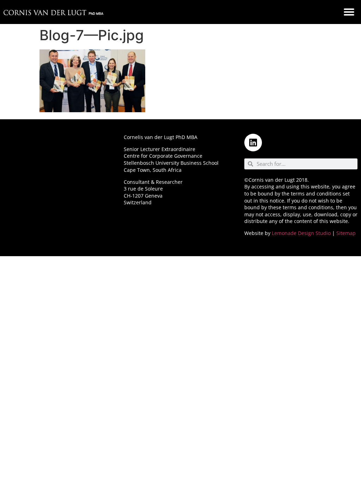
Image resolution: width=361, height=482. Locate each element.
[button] (349, 12)
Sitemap (346, 233)
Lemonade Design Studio (301, 233)
